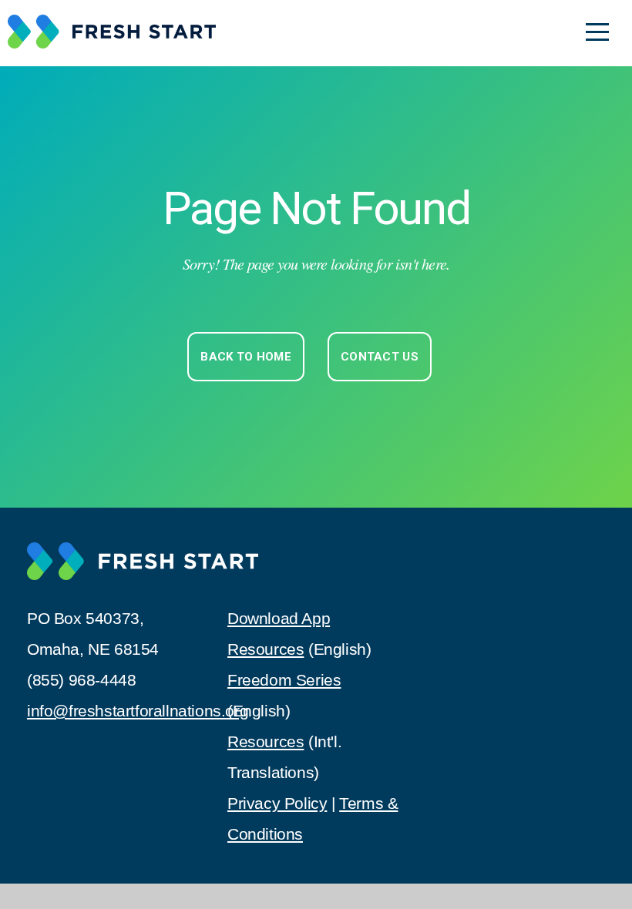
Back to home (245, 357)
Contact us (380, 357)
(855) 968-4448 (81, 680)
